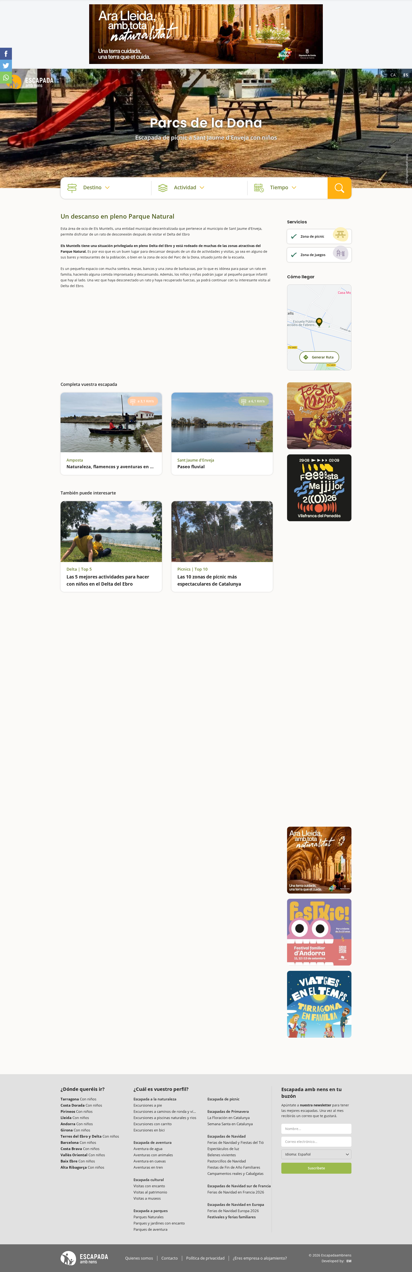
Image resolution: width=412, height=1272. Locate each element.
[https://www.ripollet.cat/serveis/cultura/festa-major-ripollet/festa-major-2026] (319, 415)
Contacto (169, 1258)
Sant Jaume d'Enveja (195, 460)
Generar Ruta (323, 357)
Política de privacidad (205, 1258)
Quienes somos (139, 1258)
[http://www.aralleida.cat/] (206, 34)
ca (393, 75)
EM (348, 1261)
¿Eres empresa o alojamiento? (260, 1258)
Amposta (75, 460)
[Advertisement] (167, 331)
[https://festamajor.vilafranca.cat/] (319, 487)
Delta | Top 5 (79, 569)
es (405, 75)
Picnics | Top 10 (192, 569)
